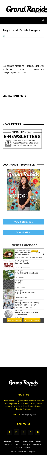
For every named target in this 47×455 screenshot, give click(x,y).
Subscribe (7, 442)
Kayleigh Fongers (9, 73)
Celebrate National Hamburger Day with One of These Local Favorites (23, 67)
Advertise (16, 442)
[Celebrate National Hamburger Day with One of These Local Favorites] (23, 49)
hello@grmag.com (28, 414)
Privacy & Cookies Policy (32, 444)
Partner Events (28, 442)
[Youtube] (37, 432)
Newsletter (8, 444)
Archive (38, 442)
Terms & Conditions (23, 447)
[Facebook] (9, 432)
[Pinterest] (23, 432)
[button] (4, 20)
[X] (30, 432)
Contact (17, 444)
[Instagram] (16, 432)
